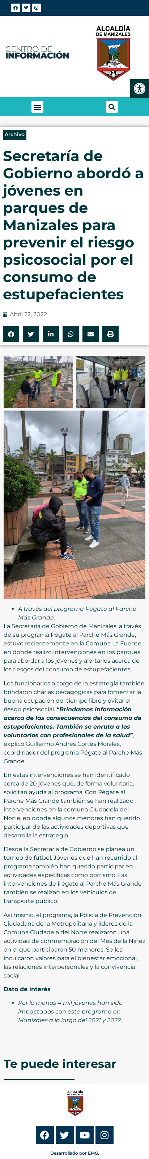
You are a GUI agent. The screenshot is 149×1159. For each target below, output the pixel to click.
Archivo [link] (15, 134)
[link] (139, 88)
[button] (37, 107)
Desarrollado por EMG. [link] (74, 1153)
